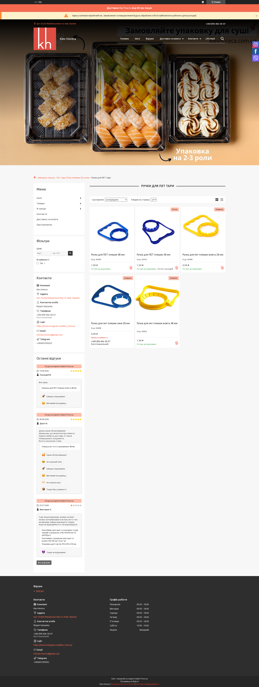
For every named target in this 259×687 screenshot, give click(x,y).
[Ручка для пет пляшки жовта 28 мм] (203, 229)
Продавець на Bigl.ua (129, 681)
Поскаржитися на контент (122, 684)
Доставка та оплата (170, 38)
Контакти (193, 38)
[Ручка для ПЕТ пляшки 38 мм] (157, 229)
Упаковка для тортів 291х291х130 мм (59, 544)
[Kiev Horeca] (45, 39)
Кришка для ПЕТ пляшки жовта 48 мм (59, 388)
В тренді (41, 208)
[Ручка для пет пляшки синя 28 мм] (112, 297)
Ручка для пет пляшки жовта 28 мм (203, 254)
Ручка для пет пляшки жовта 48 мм (157, 323)
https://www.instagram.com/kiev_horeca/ (56, 326)
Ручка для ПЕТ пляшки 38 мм (153, 254)
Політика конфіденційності (147, 684)
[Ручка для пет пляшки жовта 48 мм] (157, 297)
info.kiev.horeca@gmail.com (50, 335)
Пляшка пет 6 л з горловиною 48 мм (58, 446)
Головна (124, 38)
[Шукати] (221, 38)
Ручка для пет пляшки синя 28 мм (110, 323)
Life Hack (210, 38)
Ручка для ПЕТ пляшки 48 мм (108, 254)
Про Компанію (44, 224)
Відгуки (150, 38)
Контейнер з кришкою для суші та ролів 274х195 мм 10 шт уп (58, 539)
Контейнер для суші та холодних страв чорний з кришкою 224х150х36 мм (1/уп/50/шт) (60, 532)
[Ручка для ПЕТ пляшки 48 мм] (112, 229)
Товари (41, 203)
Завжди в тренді (46, 177)
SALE (137, 38)
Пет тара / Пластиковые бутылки (73, 177)
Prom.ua (144, 679)
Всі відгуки (44, 563)
